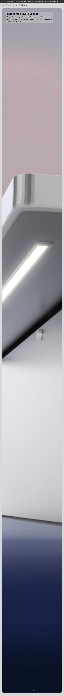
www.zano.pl (54, 1)
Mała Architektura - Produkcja (14, 5)
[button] (62, 5)
